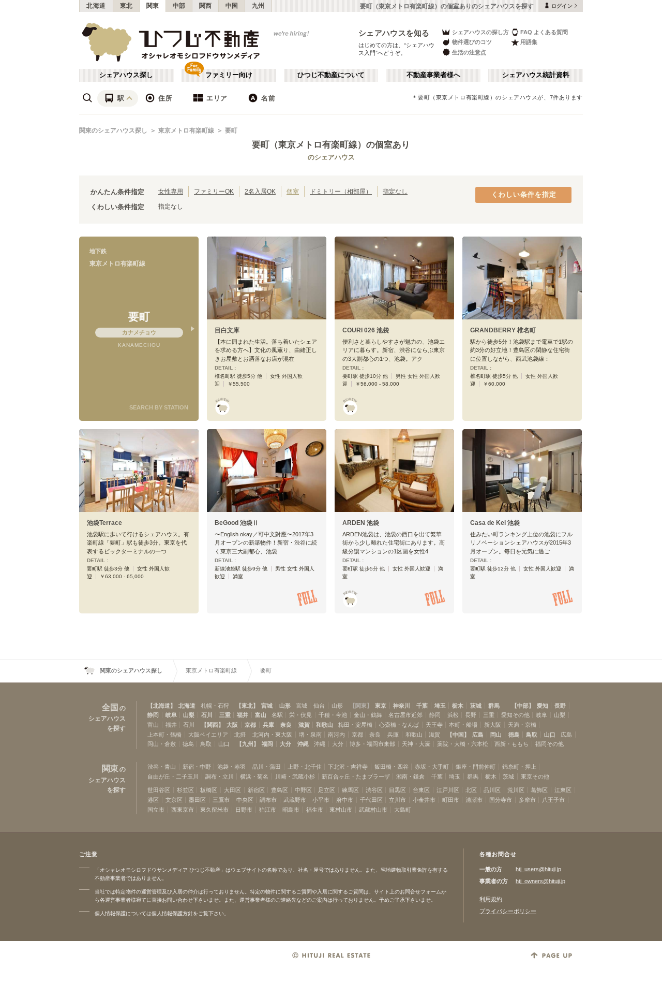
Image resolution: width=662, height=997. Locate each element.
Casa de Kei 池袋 (495, 522)
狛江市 (267, 810)
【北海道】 (161, 705)
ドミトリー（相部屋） (341, 191)
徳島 (514, 734)
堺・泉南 (310, 734)
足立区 (326, 790)
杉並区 (185, 790)
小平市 (320, 800)
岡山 (496, 734)
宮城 (267, 705)
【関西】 (212, 725)
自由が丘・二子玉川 (173, 776)
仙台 (319, 705)
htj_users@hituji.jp (538, 869)
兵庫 (268, 725)
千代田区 (371, 800)
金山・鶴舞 (368, 715)
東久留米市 (214, 810)
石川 (207, 715)
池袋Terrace (104, 522)
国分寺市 (500, 800)
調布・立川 (219, 776)
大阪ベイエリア (208, 734)
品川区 (492, 790)
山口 (549, 734)
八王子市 (553, 800)
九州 (258, 5)
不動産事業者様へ (433, 75)
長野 (560, 705)
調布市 (268, 800)
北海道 (96, 5)
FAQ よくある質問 (544, 32)
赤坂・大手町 (432, 767)
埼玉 (440, 705)
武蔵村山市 (373, 810)
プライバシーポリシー (507, 911)
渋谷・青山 (161, 767)
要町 (231, 130)
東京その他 (535, 776)
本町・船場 (463, 725)
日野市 (243, 810)
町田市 (450, 800)
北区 (471, 790)
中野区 (303, 790)
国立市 (155, 810)
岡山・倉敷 (161, 744)
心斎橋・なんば (399, 725)
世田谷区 (158, 790)
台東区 (421, 790)
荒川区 (515, 790)
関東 (152, 5)
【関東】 (361, 705)
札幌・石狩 (215, 705)
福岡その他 (549, 744)
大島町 (402, 810)
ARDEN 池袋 (360, 522)
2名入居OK (260, 191)
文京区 (174, 800)
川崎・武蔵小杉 (295, 776)
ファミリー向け (228, 75)
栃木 (457, 705)
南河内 (336, 734)
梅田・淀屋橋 (355, 725)
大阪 (232, 725)
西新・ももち (511, 744)
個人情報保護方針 (172, 913)
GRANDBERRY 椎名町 (503, 330)
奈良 (286, 725)
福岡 (267, 744)
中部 (179, 5)
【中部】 (522, 705)
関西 (205, 5)
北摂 (240, 734)
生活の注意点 (469, 52)
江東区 (562, 790)
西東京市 (182, 810)
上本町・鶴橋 (164, 734)
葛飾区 (539, 790)
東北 (126, 5)
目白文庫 (227, 330)
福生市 (314, 810)
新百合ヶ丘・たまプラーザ (356, 776)
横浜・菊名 (254, 776)
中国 (231, 5)
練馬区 (350, 790)
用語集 (528, 42)
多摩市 (527, 800)
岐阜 (171, 715)
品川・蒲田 (266, 767)
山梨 (188, 715)
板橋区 (208, 790)
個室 (293, 191)
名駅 (277, 715)
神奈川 (401, 705)
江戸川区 (448, 790)
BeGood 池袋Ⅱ (237, 522)
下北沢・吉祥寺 (348, 767)
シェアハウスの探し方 (480, 32)
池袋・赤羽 (231, 767)
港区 (153, 800)
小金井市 (424, 800)
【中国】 (458, 734)
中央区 (244, 800)
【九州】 (247, 744)
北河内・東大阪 (272, 734)
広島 (478, 734)
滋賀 (304, 725)
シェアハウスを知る (394, 32)
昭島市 (290, 810)
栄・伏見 (300, 715)
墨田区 (197, 800)
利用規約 (490, 899)
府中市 (344, 800)
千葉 (422, 705)
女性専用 (170, 191)
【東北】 (247, 705)
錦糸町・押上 (519, 767)
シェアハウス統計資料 (535, 75)
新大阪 (492, 725)
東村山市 (340, 810)
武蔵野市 (294, 800)
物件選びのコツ (472, 42)
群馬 (494, 705)
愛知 (542, 705)
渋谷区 (374, 790)
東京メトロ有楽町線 (186, 130)
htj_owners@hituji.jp (540, 881)
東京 (380, 705)
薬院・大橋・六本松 (462, 744)
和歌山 (324, 725)
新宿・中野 (197, 767)
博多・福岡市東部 (372, 744)
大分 (285, 744)
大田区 (232, 790)
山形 (285, 705)
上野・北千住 (305, 767)
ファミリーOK (214, 191)
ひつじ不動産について (331, 75)
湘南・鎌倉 (410, 776)
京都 (250, 725)
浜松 (453, 715)
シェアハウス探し (126, 75)
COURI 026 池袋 (365, 330)
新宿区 (256, 790)
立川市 (397, 800)
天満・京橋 (522, 725)
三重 (225, 715)
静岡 (153, 715)
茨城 (476, 705)
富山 (260, 715)
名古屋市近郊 (405, 715)
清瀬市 (474, 800)
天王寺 (434, 725)
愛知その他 (515, 715)
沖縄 (303, 744)
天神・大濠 (416, 744)
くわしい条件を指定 (523, 194)
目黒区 (397, 790)
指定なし (395, 191)
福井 (242, 715)
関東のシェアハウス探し (113, 130)
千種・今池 (333, 715)
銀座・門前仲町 (475, 767)
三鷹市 (221, 800)
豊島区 (279, 790)
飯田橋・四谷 (391, 767)
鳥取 (531, 734)
